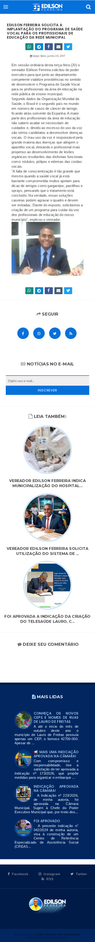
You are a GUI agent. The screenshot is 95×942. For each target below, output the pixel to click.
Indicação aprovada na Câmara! (56, 788)
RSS (49, 879)
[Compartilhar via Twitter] (68, 46)
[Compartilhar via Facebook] (49, 46)
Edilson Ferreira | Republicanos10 (57, 934)
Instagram (51, 874)
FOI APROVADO (47, 821)
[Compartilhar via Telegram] (39, 46)
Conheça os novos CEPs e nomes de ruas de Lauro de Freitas (56, 717)
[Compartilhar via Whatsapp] (29, 46)
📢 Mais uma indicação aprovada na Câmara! (56, 754)
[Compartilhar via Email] (58, 46)
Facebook (19, 874)
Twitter (81, 874)
